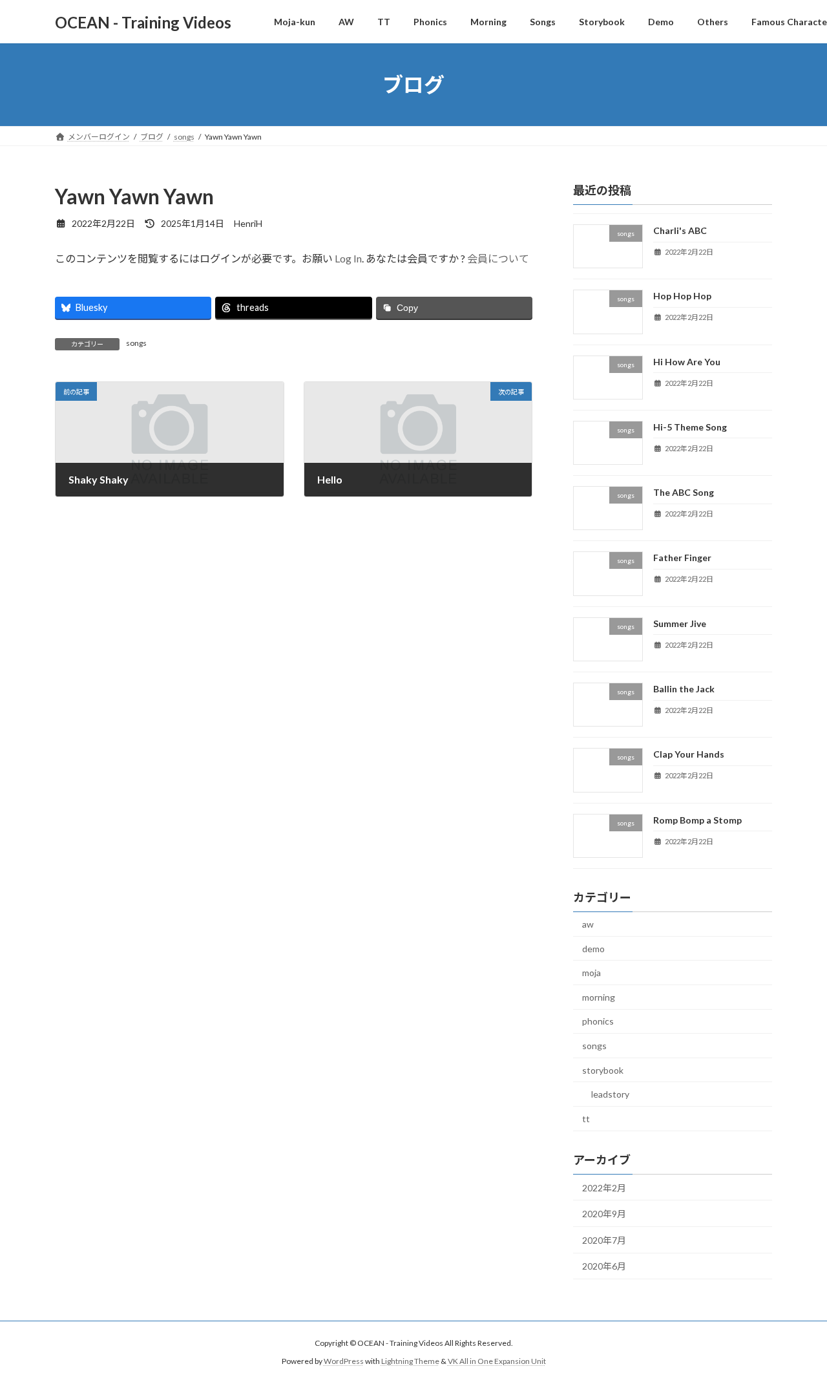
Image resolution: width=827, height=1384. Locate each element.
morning (598, 997)
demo (593, 948)
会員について (498, 258)
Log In (348, 258)
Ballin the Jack (684, 688)
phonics (598, 1021)
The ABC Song (683, 492)
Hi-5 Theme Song (690, 426)
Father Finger (682, 558)
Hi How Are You (686, 361)
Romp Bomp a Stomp (697, 819)
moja (591, 972)
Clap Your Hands (688, 754)
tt (586, 1118)
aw (588, 924)
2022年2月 (604, 1187)
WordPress (344, 1362)
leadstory (610, 1094)
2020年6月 (604, 1266)
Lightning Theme (410, 1362)
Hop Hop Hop (682, 295)
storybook (602, 1070)
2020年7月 (604, 1240)
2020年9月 (604, 1213)
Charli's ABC (680, 230)
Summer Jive (679, 623)
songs (136, 343)
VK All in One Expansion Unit (497, 1362)
